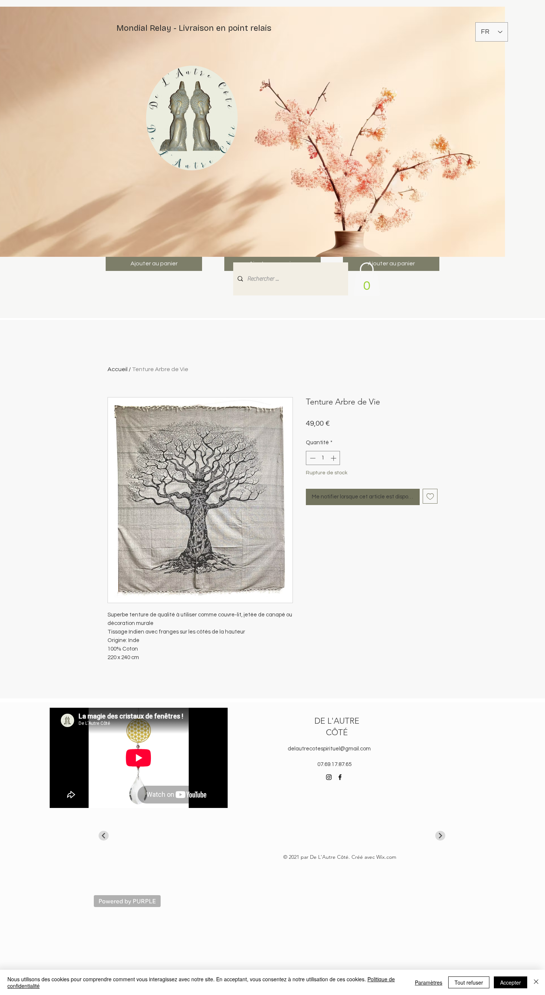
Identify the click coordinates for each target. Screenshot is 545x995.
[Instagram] (329, 777)
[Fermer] (536, 982)
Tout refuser (469, 982)
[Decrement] (312, 458)
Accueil (118, 369)
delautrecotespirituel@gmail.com (329, 749)
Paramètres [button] (428, 982)
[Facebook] (340, 777)
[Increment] (334, 458)
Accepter (510, 982)
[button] (367, 279)
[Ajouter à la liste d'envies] (430, 496)
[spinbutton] (323, 458)
